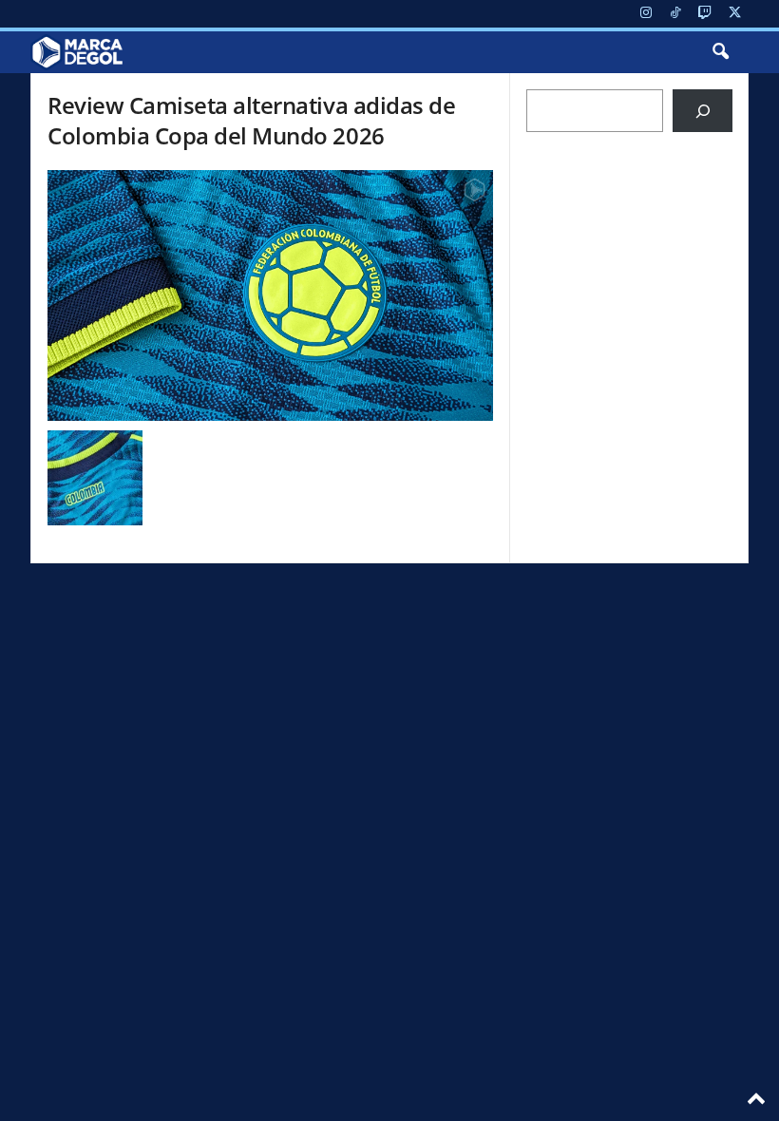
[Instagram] (646, 14)
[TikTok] (675, 14)
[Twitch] (705, 14)
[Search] (702, 110)
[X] (734, 14)
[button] (720, 52)
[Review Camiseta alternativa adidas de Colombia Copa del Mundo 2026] (270, 295)
